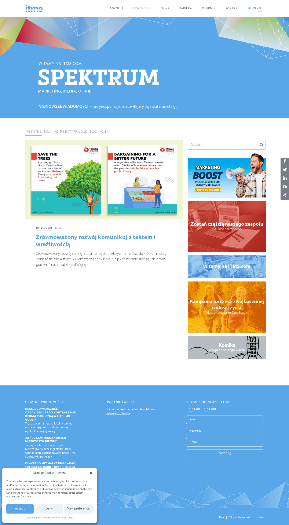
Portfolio (142, 8)
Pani (212, 409)
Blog (93, 131)
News (165, 8)
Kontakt (232, 8)
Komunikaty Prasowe (71, 131)
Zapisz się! (224, 453)
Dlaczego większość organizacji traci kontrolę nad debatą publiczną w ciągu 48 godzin (50, 414)
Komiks (105, 131)
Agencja (117, 8)
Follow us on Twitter (118, 413)
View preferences (79, 508)
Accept (20, 508)
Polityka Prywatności (54, 518)
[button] (91, 473)
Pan (197, 409)
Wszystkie (33, 131)
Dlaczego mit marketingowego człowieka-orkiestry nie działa (50, 465)
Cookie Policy (33, 518)
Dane (71, 518)
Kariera (185, 8)
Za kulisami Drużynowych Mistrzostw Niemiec (45, 440)
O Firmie (208, 8)
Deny (49, 508)
